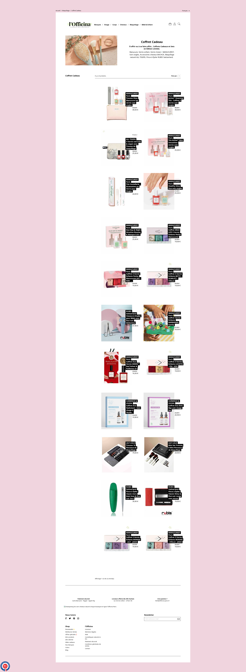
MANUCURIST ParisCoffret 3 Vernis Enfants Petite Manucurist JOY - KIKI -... (133, 275)
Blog (66, 650)
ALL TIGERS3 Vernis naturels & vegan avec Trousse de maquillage (133, 144)
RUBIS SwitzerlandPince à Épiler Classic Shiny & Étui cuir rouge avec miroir (174, 493)
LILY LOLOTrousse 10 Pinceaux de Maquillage (131, 446)
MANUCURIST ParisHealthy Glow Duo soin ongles (175, 184)
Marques (97, 25)
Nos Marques (69, 645)
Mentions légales (90, 632)
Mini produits (69, 637)
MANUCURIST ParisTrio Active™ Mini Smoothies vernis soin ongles (175, 141)
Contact (87, 648)
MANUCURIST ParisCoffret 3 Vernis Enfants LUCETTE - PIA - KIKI (175, 361)
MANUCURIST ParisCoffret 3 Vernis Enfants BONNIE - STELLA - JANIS (175, 537)
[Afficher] (121, 103)
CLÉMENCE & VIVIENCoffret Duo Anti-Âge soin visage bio (175, 405)
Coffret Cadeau (72, 76)
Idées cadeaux (70, 642)
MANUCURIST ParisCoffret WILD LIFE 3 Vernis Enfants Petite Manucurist (174, 231)
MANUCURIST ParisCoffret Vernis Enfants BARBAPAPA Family (174, 319)
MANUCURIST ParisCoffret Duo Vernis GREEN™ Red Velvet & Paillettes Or (132, 363)
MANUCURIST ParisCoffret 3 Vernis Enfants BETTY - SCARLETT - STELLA (175, 275)
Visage (106, 25)
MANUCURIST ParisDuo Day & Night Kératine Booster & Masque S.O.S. (133, 230)
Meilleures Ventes (71, 632)
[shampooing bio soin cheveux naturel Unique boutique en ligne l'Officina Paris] (90, 606)
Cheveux (123, 25)
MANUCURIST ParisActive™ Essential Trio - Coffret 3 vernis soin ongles (175, 99)
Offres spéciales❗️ (71, 634)
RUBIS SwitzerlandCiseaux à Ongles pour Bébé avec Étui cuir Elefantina (133, 317)
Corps (114, 25)
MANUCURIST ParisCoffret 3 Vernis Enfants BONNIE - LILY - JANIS (133, 537)
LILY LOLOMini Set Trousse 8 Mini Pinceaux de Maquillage (175, 446)
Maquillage (134, 25)
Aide (86, 634)
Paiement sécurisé (91, 641)
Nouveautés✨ (70, 629)
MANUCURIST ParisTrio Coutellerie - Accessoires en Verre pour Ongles (133, 185)
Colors (67, 647)
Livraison (88, 629)
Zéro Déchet (69, 640)
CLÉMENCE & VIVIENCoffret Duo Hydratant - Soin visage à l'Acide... (133, 407)
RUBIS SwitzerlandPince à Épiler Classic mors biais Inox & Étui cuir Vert (133, 493)
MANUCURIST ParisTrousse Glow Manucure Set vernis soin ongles (132, 99)
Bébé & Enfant (147, 25)
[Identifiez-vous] (174, 23)
